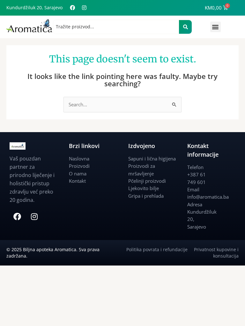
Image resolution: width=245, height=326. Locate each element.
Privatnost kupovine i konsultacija (216, 252)
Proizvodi (79, 166)
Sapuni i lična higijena (152, 158)
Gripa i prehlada (146, 196)
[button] (215, 27)
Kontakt (77, 181)
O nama (77, 173)
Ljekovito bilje (143, 188)
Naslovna (79, 158)
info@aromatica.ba (208, 197)
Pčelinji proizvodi (147, 181)
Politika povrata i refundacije (160, 249)
